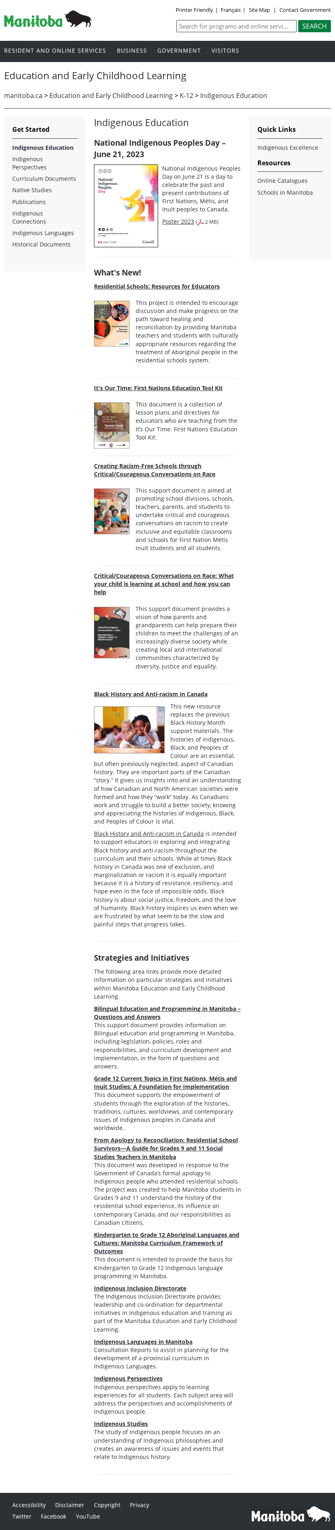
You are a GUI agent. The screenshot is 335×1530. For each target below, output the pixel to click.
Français (231, 9)
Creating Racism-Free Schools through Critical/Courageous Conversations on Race (154, 470)
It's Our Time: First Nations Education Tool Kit (158, 388)
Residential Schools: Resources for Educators (157, 286)
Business (132, 51)
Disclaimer (69, 1505)
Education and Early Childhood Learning (111, 95)
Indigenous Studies (121, 1424)
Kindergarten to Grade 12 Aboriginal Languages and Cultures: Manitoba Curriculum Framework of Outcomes (166, 1243)
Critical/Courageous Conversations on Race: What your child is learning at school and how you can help (164, 584)
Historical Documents (41, 244)
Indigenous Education (233, 95)
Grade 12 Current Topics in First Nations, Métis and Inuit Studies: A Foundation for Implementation (165, 1082)
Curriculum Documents (44, 178)
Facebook (53, 1516)
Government (179, 51)
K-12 (186, 95)
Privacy (139, 1505)
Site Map (259, 9)
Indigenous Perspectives (128, 1378)
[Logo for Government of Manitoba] (48, 24)
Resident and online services (55, 51)
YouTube (88, 1516)
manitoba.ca (23, 95)
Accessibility (29, 1505)
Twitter (21, 1516)
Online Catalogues (282, 180)
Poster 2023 (178, 221)
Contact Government (305, 9)
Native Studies (32, 190)
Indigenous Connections (29, 217)
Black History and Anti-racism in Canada (151, 694)
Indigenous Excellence (287, 147)
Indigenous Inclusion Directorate (140, 1288)
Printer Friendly (194, 9)
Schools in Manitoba (285, 192)
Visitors (225, 51)
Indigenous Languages (43, 233)
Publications (29, 202)
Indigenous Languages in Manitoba (143, 1342)
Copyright (107, 1505)
